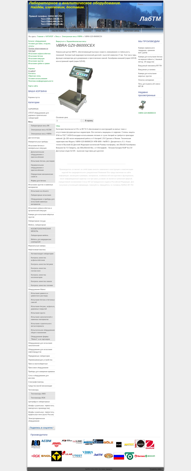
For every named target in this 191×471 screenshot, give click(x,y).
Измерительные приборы (38, 142)
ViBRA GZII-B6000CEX (147, 113)
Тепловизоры (33, 390)
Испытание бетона (35, 56)
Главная (40, 36)
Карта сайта (33, 86)
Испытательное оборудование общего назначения (43, 331)
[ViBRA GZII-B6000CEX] (142, 110)
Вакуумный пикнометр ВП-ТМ (150, 66)
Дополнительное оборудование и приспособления (37, 154)
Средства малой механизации (40, 386)
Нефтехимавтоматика (36, 250)
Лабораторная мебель (39, 235)
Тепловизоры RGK (38, 398)
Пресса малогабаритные (38, 364)
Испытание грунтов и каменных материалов (40, 186)
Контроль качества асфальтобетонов (38, 259)
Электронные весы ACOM (41, 130)
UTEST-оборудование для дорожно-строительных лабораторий (38, 115)
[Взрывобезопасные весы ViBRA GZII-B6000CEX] (75, 114)
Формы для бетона (38, 181)
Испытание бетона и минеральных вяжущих (37, 147)
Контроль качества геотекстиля (38, 269)
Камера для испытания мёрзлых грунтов (41, 215)
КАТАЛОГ (88, 31)
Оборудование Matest (36, 289)
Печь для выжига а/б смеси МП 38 (149, 85)
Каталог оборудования (37, 41)
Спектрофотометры (36, 382)
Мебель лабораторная (37, 225)
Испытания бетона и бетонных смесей (43, 301)
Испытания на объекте (40, 191)
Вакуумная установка (146, 70)
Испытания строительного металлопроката (41, 325)
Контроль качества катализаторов (38, 276)
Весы (57, 36)
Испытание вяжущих (36, 59)
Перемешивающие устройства (40, 360)
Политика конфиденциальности (40, 81)
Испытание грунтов (35, 61)
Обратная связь (131, 31)
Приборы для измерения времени (41, 372)
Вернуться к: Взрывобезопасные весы (71, 41)
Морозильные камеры (36, 246)
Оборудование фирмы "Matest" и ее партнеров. (40, 338)
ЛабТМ (150, 18)
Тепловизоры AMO (38, 394)
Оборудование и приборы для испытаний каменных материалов (42, 201)
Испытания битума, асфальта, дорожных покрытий (43, 307)
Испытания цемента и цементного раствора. (39, 294)
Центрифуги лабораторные (39, 402)
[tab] (53, 427)
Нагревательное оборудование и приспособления (37, 167)
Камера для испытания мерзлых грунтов (147, 75)
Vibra (58, 126)
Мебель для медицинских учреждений (41, 240)
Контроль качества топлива (42, 285)
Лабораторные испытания (41, 195)
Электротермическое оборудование (36, 419)
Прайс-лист (101, 31)
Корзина (31, 69)
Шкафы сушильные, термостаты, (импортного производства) (41, 407)
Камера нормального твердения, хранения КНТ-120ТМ (146, 50)
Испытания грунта (38, 313)
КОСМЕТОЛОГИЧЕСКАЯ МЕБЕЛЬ (41, 230)
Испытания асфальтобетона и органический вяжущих (40, 209)
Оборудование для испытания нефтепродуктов (40, 350)
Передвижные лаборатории (39, 356)
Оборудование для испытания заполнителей (40, 344)
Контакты (32, 73)
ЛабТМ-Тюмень (59, 31)
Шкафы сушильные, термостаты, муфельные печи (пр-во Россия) (41, 413)
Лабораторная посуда (36, 221)
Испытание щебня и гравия (39, 63)
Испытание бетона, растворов (42, 161)
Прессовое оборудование (38, 368)
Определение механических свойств (42, 175)
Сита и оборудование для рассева (38, 377)
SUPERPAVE (75, 31)
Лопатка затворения (146, 80)
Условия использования (37, 79)
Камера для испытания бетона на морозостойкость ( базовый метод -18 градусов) (150, 59)
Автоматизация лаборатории (42, 254)
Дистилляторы (34, 138)
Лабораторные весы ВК (40, 126)
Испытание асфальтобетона (39, 54)
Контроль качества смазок (41, 281)
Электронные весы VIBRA (72, 36)
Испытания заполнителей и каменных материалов (41, 318)
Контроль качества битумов (42, 264)
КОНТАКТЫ (115, 31)
